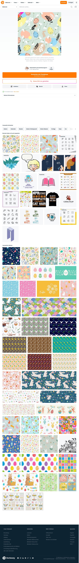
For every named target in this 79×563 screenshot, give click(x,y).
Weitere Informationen (9, 95)
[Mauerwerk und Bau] (10, 216)
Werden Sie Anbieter (51, 539)
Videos (22, 2)
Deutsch (71, 539)
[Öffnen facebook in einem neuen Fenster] (18, 558)
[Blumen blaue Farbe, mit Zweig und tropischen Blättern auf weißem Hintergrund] (11, 163)
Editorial (30, 2)
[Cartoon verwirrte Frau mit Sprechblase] (31, 163)
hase (60, 129)
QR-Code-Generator (8, 551)
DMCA (28, 535)
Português (71, 537)
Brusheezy (6, 533)
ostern (5, 129)
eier (66, 129)
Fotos (15, 2)
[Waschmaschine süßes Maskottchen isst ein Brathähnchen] (51, 216)
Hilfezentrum (49, 533)
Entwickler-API (7, 544)
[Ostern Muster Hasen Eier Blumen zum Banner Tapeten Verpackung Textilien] (11, 380)
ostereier (13, 129)
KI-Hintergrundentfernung (10, 548)
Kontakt (48, 535)
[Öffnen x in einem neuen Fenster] (30, 558)
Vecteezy (5, 535)
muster (21, 129)
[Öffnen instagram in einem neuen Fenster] (20, 558)
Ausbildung (6, 542)
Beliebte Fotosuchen (32, 542)
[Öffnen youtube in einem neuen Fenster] (32, 558)
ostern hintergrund (31, 129)
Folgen (50, 69)
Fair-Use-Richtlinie (70, 558)
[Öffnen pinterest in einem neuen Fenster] (25, 558)
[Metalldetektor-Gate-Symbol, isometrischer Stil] (10, 234)
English (71, 533)
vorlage (53, 129)
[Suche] (70, 7)
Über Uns (48, 537)
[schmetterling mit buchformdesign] (48, 181)
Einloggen (69, 2)
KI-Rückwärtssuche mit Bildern (11, 546)
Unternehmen (7, 539)
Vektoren (7, 2)
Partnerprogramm (31, 537)
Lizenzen (29, 533)
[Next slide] (72, 129)
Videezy (5, 537)
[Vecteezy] (2, 2)
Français (71, 542)
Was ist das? (16, 91)
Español (71, 535)
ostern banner (44, 129)
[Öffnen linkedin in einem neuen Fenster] (23, 558)
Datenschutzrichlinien (59, 558)
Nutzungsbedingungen (47, 558)
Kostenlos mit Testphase (38, 75)
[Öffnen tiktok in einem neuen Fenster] (28, 558)
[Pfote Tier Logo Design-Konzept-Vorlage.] (68, 199)
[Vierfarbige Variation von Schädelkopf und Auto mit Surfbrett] (31, 216)
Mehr (37, 2)
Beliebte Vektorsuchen (32, 539)
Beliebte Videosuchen (32, 544)
